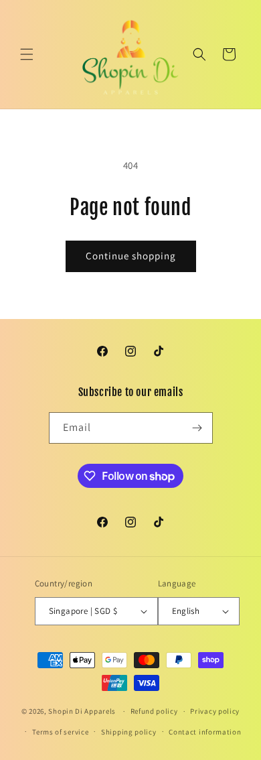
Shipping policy (129, 732)
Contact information (205, 732)
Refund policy (154, 711)
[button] (26, 54)
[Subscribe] (197, 428)
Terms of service (60, 732)
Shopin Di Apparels (82, 711)
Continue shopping (131, 255)
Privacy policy (215, 711)
